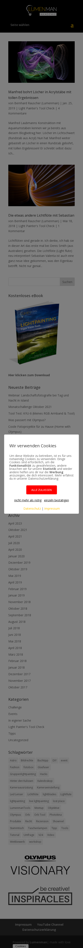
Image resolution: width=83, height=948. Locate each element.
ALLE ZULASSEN (41, 490)
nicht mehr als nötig (28, 500)
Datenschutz (32, 508)
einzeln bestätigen (56, 500)
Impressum (52, 508)
